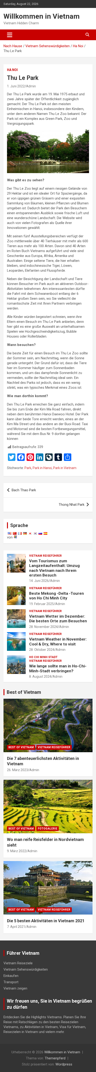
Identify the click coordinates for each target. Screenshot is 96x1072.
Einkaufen (10, 976)
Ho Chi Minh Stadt (43, 657)
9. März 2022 (16, 851)
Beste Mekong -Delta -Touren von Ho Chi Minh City (56, 595)
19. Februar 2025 (41, 604)
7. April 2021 (16, 927)
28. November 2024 (43, 627)
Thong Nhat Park (71, 504)
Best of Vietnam (24, 692)
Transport (10, 982)
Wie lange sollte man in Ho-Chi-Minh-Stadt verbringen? (57, 668)
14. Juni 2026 (39, 581)
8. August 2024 (40, 676)
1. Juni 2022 (16, 86)
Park (27, 468)
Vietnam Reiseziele (18, 963)
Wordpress (63, 1064)
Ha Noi (12, 70)
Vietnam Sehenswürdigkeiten (25, 969)
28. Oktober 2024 (41, 650)
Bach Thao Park (24, 490)
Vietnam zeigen (15, 988)
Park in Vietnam (64, 468)
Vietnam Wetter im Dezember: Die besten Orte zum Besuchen (58, 618)
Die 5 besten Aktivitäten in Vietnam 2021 (46, 920)
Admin (31, 86)
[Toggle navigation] (9, 34)
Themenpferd (55, 1058)
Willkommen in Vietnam (41, 16)
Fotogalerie (47, 828)
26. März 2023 (17, 770)
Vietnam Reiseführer (45, 555)
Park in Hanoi (42, 468)
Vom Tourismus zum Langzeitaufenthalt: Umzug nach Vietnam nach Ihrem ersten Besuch (54, 568)
